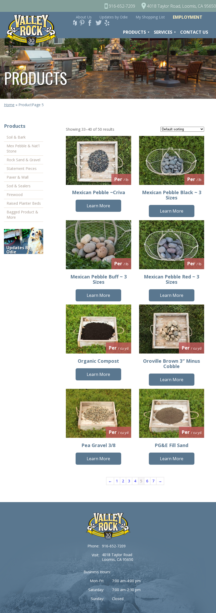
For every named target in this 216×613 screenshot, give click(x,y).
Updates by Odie (114, 16)
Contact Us (194, 32)
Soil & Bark (16, 137)
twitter (100, 23)
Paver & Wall (17, 177)
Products (134, 32)
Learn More (98, 206)
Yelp (108, 23)
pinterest (84, 23)
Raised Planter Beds (24, 203)
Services (163, 32)
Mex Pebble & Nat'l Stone (23, 148)
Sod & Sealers (19, 185)
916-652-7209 (114, 545)
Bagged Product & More (22, 214)
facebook (92, 23)
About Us (84, 16)
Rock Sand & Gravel (23, 159)
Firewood (15, 194)
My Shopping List (150, 16)
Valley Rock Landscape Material (33, 30)
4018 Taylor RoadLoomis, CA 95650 (117, 557)
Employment (187, 17)
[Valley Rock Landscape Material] (108, 526)
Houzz (76, 23)
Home (9, 104)
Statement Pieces (22, 168)
